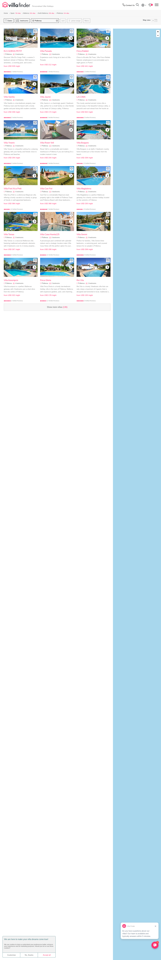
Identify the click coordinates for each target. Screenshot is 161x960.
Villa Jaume (45, 97)
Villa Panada (46, 51)
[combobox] (46, 21)
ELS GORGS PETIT (13, 51)
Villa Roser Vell (47, 143)
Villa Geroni (82, 234)
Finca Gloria (45, 280)
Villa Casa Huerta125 (49, 234)
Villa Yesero (9, 143)
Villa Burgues (83, 143)
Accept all (47, 955)
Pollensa (8, 54)
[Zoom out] (158, 35)
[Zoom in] (158, 31)
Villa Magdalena (84, 189)
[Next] (34, 38)
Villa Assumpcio (11, 280)
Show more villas (57, 307)
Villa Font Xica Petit (12, 189)
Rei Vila (80, 280)
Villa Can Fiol (46, 189)
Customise (11, 955)
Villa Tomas (9, 234)
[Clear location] (57, 21)
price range (75, 21)
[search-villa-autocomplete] (137, 5)
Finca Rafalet (83, 51)
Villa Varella (9, 97)
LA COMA (81, 97)
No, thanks (29, 955)
